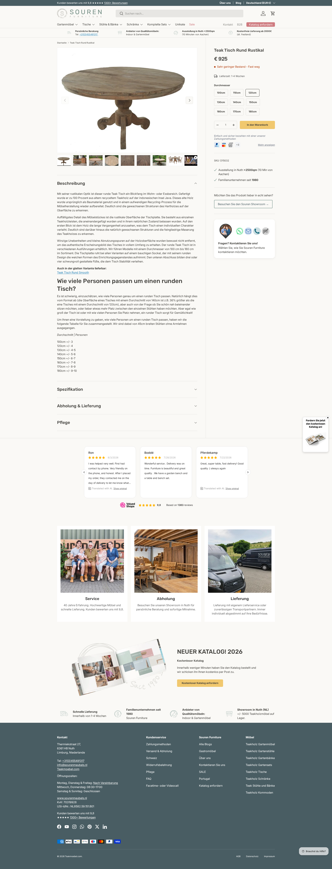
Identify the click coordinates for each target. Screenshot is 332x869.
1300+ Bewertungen (116, 2)
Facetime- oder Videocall (162, 785)
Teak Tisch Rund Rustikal (82, 42)
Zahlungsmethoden (158, 744)
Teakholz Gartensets (259, 765)
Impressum (269, 856)
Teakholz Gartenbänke (260, 758)
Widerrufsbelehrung (159, 765)
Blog (238, 2)
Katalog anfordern (211, 785)
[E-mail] (248, 231)
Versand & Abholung (159, 751)
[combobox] (179, 13)
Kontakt (228, 24)
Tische (86, 24)
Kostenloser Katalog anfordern (200, 682)
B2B (239, 24)
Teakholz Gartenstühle (260, 751)
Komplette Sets (157, 24)
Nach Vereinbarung (105, 783)
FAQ (148, 778)
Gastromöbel (207, 751)
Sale (192, 24)
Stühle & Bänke (108, 24)
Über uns (225, 2)
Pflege (150, 772)
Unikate (180, 24)
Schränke (133, 24)
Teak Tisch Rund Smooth (73, 272)
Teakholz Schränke (258, 778)
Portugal (204, 778)
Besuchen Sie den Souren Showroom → (243, 204)
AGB (238, 856)
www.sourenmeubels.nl (72, 798)
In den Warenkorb (257, 124)
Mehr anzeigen (266, 144)
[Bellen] (257, 231)
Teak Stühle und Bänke (260, 785)
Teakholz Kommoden (259, 792)
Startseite (62, 42)
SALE (202, 772)
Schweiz (151, 758)
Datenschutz (252, 856)
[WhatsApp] (239, 231)
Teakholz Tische (256, 772)
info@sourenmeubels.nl (72, 765)
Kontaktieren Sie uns (212, 765)
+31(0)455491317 (89, 34)
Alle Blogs (205, 744)
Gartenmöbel (65, 24)
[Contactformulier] (265, 231)
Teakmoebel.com (68, 769)
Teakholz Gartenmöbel (260, 744)
